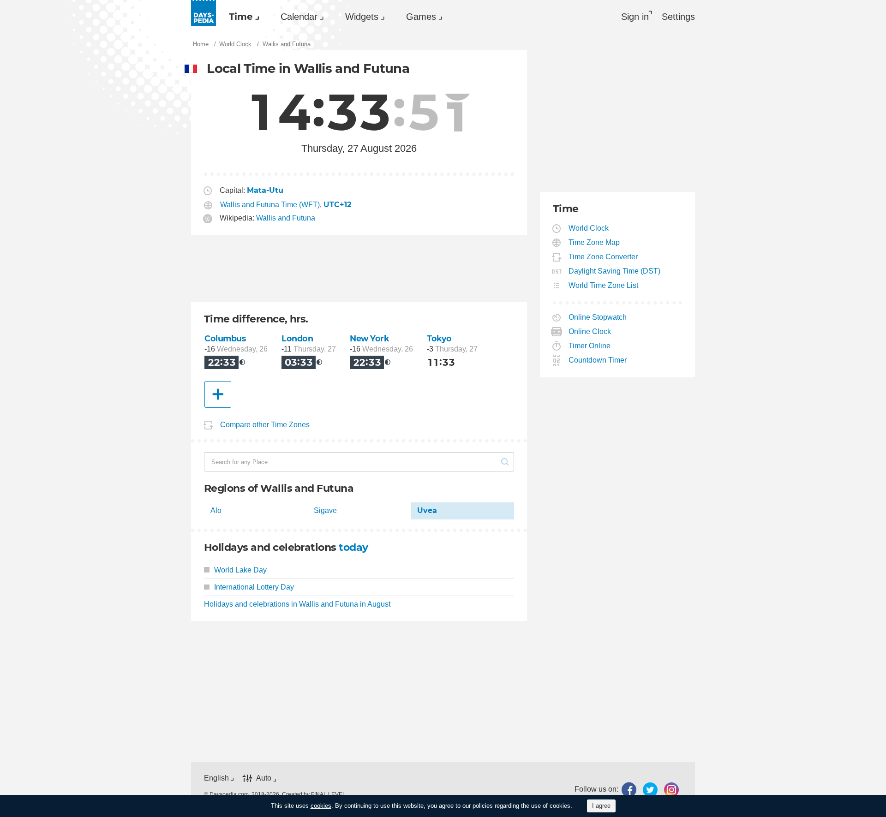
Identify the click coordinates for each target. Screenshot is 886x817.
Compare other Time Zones (265, 425)
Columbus (225, 338)
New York (369, 338)
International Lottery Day (254, 587)
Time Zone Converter (603, 257)
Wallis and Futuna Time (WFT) (270, 205)
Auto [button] (263, 778)
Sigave (325, 510)
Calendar (299, 17)
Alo (216, 510)
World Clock (589, 228)
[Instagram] (671, 789)
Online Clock (590, 331)
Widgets (361, 17)
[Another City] (217, 394)
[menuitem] (242, 16)
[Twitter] (650, 789)
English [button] (216, 778)
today (353, 547)
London (297, 338)
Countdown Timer (598, 360)
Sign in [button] (635, 17)
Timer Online (590, 346)
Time (241, 16)
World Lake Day (240, 570)
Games (421, 17)
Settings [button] (678, 17)
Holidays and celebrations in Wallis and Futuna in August (297, 604)
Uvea (427, 510)
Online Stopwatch (598, 317)
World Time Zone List (603, 285)
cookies (321, 805)
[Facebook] (629, 789)
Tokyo (439, 338)
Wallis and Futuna (285, 218)
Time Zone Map (594, 242)
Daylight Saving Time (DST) (614, 271)
